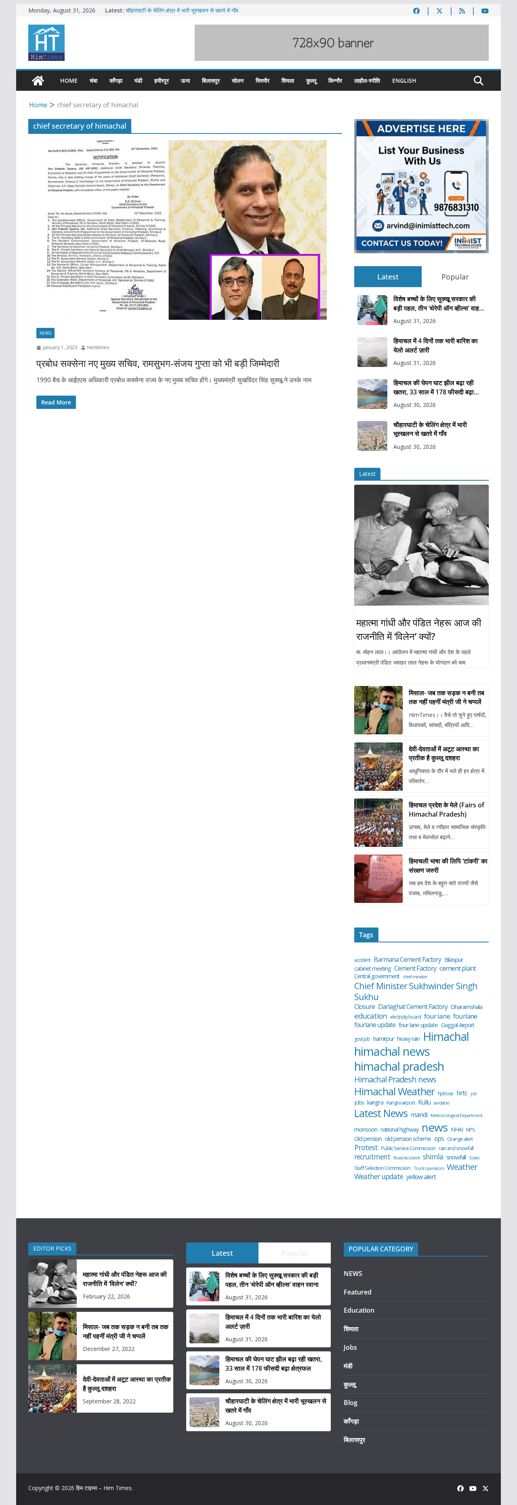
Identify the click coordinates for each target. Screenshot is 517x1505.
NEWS (45, 333)
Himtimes (98, 347)
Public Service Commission (408, 1148)
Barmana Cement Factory (407, 959)
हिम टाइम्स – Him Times (104, 1488)
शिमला (288, 80)
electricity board (405, 1017)
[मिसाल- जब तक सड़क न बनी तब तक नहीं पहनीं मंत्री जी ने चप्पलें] (378, 710)
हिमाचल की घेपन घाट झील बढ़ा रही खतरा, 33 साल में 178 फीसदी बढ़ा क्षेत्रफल (433, 387)
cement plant (457, 968)
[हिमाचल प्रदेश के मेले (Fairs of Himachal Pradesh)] (378, 822)
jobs (359, 1102)
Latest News (381, 1113)
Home (69, 80)
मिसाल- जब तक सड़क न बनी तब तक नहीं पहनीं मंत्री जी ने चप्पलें (446, 697)
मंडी (138, 80)
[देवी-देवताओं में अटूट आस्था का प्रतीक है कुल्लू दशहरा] (378, 766)
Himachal (446, 1036)
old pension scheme (408, 1138)
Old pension (368, 1138)
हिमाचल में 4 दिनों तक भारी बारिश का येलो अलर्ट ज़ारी (435, 345)
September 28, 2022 (109, 1401)
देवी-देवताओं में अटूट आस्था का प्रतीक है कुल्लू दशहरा (444, 753)
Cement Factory (415, 968)
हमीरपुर (161, 80)
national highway (399, 1129)
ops (439, 1138)
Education (359, 1310)
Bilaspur (453, 959)
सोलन (238, 80)
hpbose (445, 1093)
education (370, 1016)
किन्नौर (335, 80)
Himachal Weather (394, 1091)
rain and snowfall (456, 1148)
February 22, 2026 (106, 1296)
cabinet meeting (372, 968)
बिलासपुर (211, 80)
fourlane (465, 1016)
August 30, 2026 (414, 405)
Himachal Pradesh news (395, 1079)
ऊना (185, 80)
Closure (364, 1007)
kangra (375, 1102)
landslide (441, 1103)
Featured (358, 1292)
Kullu (424, 1102)
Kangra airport (401, 1102)
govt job (362, 1039)
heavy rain (408, 1038)
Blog (350, 1402)
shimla (433, 1156)
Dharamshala (466, 1007)
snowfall (456, 1157)
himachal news (392, 1051)
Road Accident (406, 1158)
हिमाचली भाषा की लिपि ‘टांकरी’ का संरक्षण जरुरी (448, 865)
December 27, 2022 (109, 1349)
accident (362, 960)
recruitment (372, 1156)
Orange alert (460, 1139)
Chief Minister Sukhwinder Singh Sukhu (415, 991)
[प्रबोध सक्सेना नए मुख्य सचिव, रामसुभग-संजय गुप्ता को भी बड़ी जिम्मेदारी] (185, 230)
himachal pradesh (399, 1066)
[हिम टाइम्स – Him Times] (38, 80)
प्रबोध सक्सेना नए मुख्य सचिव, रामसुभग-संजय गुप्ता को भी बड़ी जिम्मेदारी (157, 363)
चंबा (93, 80)
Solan (474, 1158)
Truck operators (428, 1168)
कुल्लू (311, 80)
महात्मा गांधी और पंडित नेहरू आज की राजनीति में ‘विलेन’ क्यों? (418, 629)
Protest (366, 1147)
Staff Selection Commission (382, 1168)
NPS (470, 1129)
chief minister (415, 977)
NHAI (457, 1129)
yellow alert (421, 1177)
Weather (462, 1166)
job (474, 1093)
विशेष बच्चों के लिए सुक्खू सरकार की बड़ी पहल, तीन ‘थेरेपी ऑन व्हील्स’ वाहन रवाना (438, 303)
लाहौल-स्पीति (367, 80)
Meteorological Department (456, 1115)
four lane (437, 1016)
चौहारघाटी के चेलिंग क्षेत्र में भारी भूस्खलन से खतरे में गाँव (182, 10)
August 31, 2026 (414, 321)
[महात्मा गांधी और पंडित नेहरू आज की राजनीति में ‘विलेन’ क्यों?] (421, 545)
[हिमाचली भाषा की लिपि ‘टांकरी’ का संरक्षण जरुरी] (378, 879)
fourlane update (374, 1025)
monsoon (365, 1129)
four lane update (418, 1025)
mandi (419, 1115)
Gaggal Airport (457, 1025)
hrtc (461, 1092)
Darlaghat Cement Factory (413, 1007)
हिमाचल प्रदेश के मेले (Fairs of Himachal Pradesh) (446, 809)
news (435, 1127)
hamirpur (383, 1038)
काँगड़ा (115, 80)
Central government (376, 976)
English (404, 80)
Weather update (378, 1176)
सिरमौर (262, 80)
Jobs (350, 1347)
